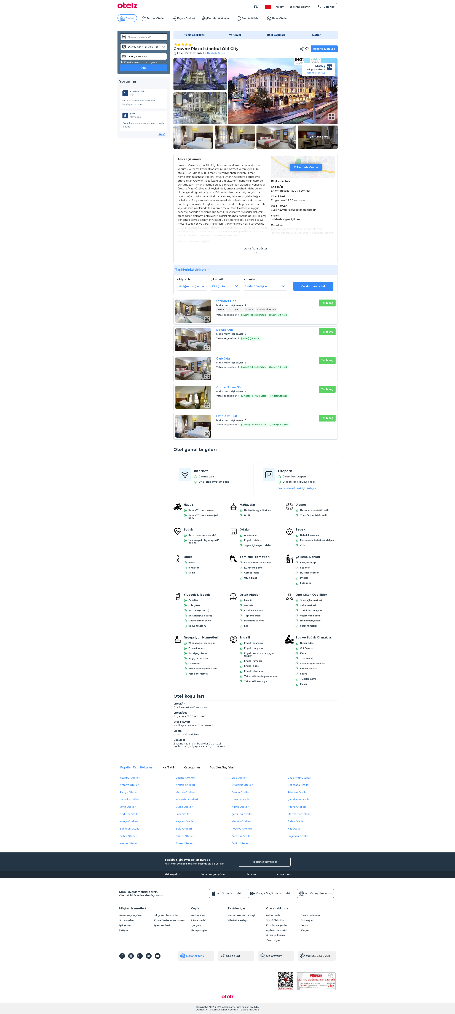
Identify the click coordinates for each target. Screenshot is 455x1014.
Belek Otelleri (296, 821)
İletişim (251, 874)
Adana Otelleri (297, 806)
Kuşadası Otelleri (298, 836)
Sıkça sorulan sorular (166, 915)
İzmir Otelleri (128, 806)
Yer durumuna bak (313, 286)
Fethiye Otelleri (242, 828)
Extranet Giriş (195, 956)
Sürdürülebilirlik (275, 920)
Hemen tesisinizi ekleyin (242, 915)
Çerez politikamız (311, 915)
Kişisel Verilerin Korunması (169, 920)
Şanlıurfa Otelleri (242, 814)
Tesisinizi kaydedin (264, 861)
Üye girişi (196, 925)
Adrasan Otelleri (298, 792)
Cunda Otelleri (241, 792)
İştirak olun (284, 874)
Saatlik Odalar (251, 18)
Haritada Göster (307, 167)
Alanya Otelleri (129, 792)
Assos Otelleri (185, 843)
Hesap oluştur (199, 930)
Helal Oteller (280, 18)
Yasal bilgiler (273, 940)
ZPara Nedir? (199, 920)
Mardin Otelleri (185, 792)
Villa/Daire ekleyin (238, 920)
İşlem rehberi (162, 925)
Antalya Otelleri (130, 785)
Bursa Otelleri (184, 806)
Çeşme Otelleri (185, 777)
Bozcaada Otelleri (299, 785)
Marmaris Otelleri (299, 814)
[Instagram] (131, 956)
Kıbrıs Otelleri (240, 806)
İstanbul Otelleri (130, 777)
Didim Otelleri (241, 843)
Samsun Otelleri (242, 836)
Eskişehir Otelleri (187, 799)
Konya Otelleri (129, 821)
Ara (143, 67)
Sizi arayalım (172, 874)
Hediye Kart (198, 915)
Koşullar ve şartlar (276, 925)
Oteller (129, 18)
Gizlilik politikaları (276, 935)
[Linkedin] (149, 956)
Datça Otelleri (128, 836)
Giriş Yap (329, 6)
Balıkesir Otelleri (130, 828)
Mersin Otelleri (241, 821)
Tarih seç (327, 303)
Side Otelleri (239, 777)
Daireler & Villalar (218, 18)
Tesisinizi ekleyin (299, 6)
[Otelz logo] (127, 7)
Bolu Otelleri (184, 828)
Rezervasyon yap (324, 48)
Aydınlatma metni (276, 930)
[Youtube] (157, 956)
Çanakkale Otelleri (299, 799)
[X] (140, 956)
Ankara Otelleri (185, 785)
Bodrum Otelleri (130, 814)
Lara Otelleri (183, 814)
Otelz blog (233, 956)
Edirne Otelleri (185, 836)
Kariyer (305, 930)
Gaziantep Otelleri (299, 777)
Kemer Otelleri (129, 843)
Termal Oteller (155, 18)
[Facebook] (122, 956)
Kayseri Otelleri (185, 821)
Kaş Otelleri (295, 828)
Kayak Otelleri (186, 18)
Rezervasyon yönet (213, 874)
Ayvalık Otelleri (129, 799)
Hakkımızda (273, 915)
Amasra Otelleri (241, 799)
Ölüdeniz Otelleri (242, 785)
